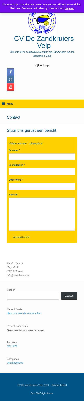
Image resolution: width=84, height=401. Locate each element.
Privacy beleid (59, 385)
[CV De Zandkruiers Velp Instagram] (10, 79)
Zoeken (11, 289)
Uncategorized (15, 362)
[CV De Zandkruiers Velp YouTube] (10, 87)
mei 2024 (12, 345)
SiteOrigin (41, 393)
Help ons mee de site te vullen (24, 313)
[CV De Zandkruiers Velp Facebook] (10, 72)
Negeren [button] (69, 8)
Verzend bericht (21, 237)
